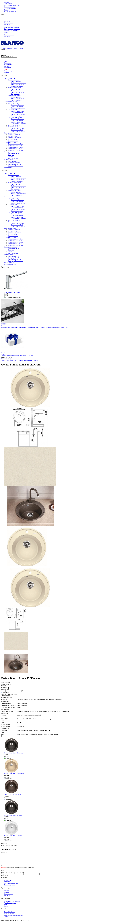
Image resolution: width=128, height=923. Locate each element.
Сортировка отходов (10, 142)
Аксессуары (7, 67)
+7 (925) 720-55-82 (17, 48)
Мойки (6, 61)
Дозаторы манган (13, 141)
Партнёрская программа (11, 30)
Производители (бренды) (11, 27)
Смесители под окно (17, 116)
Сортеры (6, 66)
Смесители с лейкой (17, 106)
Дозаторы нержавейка (14, 137)
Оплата (6, 916)
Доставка (7, 881)
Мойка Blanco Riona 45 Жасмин (28, 360)
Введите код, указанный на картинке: (12, 874)
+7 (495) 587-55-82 (6, 48)
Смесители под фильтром (18, 123)
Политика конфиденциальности (13, 915)
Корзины (10, 156)
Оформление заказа (10, 8)
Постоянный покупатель (11, 5)
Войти (6, 10)
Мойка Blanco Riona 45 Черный (13, 815)
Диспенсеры (8, 64)
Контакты (7, 21)
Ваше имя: (4, 852)
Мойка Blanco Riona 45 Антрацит (14, 753)
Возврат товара (8, 23)
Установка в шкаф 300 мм (15, 144)
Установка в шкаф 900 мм (15, 150)
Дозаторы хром (12, 136)
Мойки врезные (16, 81)
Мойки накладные (16, 100)
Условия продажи (9, 885)
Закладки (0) (8, 3)
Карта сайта (7, 24)
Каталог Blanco (8, 167)
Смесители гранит (13, 103)
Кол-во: (3, 691)
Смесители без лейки (17, 105)
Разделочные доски (13, 153)
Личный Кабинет (9, 912)
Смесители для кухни (10, 101)
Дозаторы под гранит (14, 134)
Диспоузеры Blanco (13, 161)
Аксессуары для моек (10, 152)
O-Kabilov (40, 920)
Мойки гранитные (13, 80)
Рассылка (7, 36)
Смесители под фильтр (18, 108)
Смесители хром (13, 109)
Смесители (7, 63)
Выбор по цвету (9, 262)
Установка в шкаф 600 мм (15, 148)
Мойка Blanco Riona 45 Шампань (14, 773)
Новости (6, 906)
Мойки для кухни (9, 78)
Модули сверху (15, 94)
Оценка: (3, 870)
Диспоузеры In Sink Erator (15, 166)
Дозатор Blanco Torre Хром (12, 292)
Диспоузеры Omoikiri (14, 162)
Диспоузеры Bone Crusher (15, 164)
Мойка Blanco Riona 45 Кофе (12, 794)
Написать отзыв (12, 694)
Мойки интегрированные (18, 83)
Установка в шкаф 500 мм (15, 147)
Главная (6, 2)
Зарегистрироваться (10, 11)
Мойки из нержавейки (14, 87)
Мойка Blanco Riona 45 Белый (13, 835)
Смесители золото (13, 126)
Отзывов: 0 (4, 694)
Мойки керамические (14, 95)
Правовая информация (11, 883)
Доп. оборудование (13, 158)
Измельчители (8, 159)
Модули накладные (17, 86)
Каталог (6, 72)
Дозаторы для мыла (10, 133)
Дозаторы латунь (13, 139)
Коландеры (11, 155)
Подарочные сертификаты (12, 29)
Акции (6, 32)
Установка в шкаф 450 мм (15, 145)
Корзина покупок (9, 7)
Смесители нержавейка (15, 117)
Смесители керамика (14, 125)
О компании (7, 880)
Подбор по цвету (9, 71)
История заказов (9, 35)
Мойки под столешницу (18, 84)
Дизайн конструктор (10, 264)
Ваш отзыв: (4, 866)
